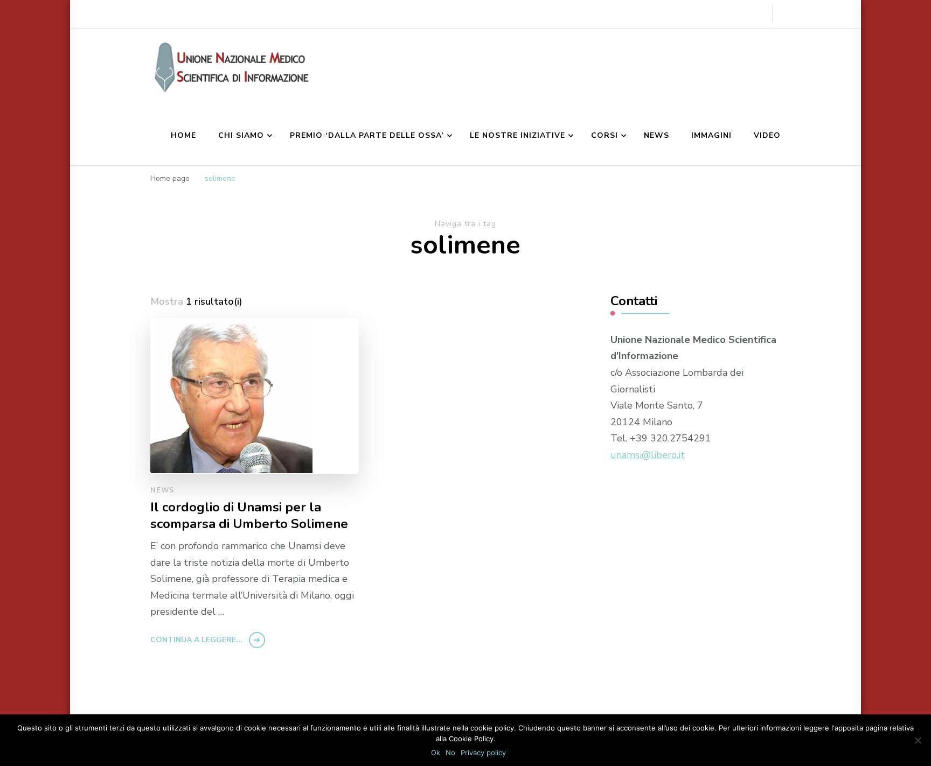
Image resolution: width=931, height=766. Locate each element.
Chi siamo (241, 135)
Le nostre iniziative (517, 135)
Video (767, 135)
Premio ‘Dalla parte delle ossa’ (367, 135)
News (656, 135)
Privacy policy (483, 752)
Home (183, 135)
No (450, 752)
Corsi (604, 135)
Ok (435, 752)
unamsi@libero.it (647, 454)
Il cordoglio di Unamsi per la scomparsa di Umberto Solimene (249, 515)
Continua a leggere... (196, 640)
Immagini (711, 135)
